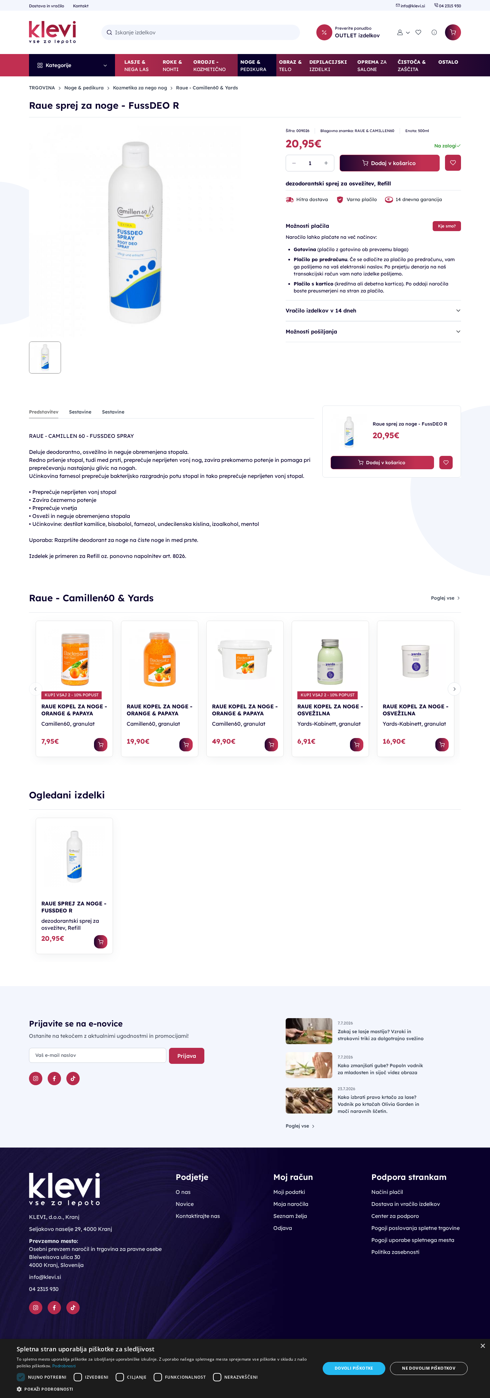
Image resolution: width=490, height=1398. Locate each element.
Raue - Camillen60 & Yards (207, 88)
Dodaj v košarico (393, 163)
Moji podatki (289, 1192)
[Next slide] (454, 689)
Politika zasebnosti (395, 1252)
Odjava (282, 1228)
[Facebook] (54, 1078)
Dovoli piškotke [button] (354, 1368)
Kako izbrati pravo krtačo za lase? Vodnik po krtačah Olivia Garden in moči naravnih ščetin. (378, 1104)
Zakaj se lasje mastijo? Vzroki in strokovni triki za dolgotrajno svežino (381, 1034)
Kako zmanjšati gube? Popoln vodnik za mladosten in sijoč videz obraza (380, 1069)
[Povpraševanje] (434, 32)
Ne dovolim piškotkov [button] (428, 1368)
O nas (183, 1192)
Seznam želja (290, 1216)
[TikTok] (73, 1078)
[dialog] (245, 1368)
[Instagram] (35, 1078)
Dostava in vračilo (47, 5)
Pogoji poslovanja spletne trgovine (415, 1228)
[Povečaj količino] (326, 163)
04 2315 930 (449, 5)
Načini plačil (387, 1192)
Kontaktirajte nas (198, 1216)
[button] (404, 32)
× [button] (482, 1346)
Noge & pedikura (84, 88)
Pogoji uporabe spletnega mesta (412, 1240)
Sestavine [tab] (80, 412)
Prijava (186, 1056)
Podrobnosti (64, 1366)
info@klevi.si (413, 5)
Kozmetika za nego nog (140, 88)
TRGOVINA (42, 88)
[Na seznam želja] (453, 163)
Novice (185, 1204)
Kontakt (81, 5)
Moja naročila (290, 1204)
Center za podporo (395, 1216)
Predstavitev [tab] (43, 412)
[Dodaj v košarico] (100, 744)
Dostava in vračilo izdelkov (405, 1204)
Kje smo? (447, 225)
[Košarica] (453, 32)
